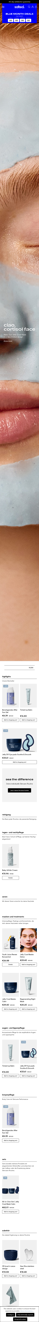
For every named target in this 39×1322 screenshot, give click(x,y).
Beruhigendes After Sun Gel (9, 711)
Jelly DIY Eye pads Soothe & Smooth (16, 754)
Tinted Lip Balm (26, 710)
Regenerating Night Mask (27, 1000)
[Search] (29, 7)
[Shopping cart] (36, 7)
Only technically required (25, 1314)
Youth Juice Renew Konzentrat (9, 955)
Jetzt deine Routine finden (19, 790)
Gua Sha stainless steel (27, 1267)
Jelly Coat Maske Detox (27, 955)
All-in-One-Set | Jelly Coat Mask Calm (10, 1203)
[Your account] (32, 7)
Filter (31, 668)
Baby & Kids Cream (10, 870)
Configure (10, 1314)
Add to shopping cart (10, 720)
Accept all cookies (20, 1319)
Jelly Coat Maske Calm (9, 1000)
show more (8, 341)
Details (10, 878)
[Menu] (3, 7)
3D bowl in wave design (8, 1267)
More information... (27, 1311)
